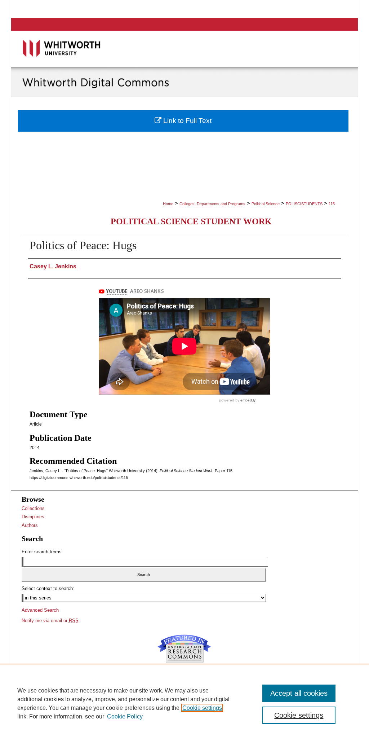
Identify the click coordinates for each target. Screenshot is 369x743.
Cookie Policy (125, 716)
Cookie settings (202, 708)
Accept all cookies (299, 693)
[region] (184, 703)
